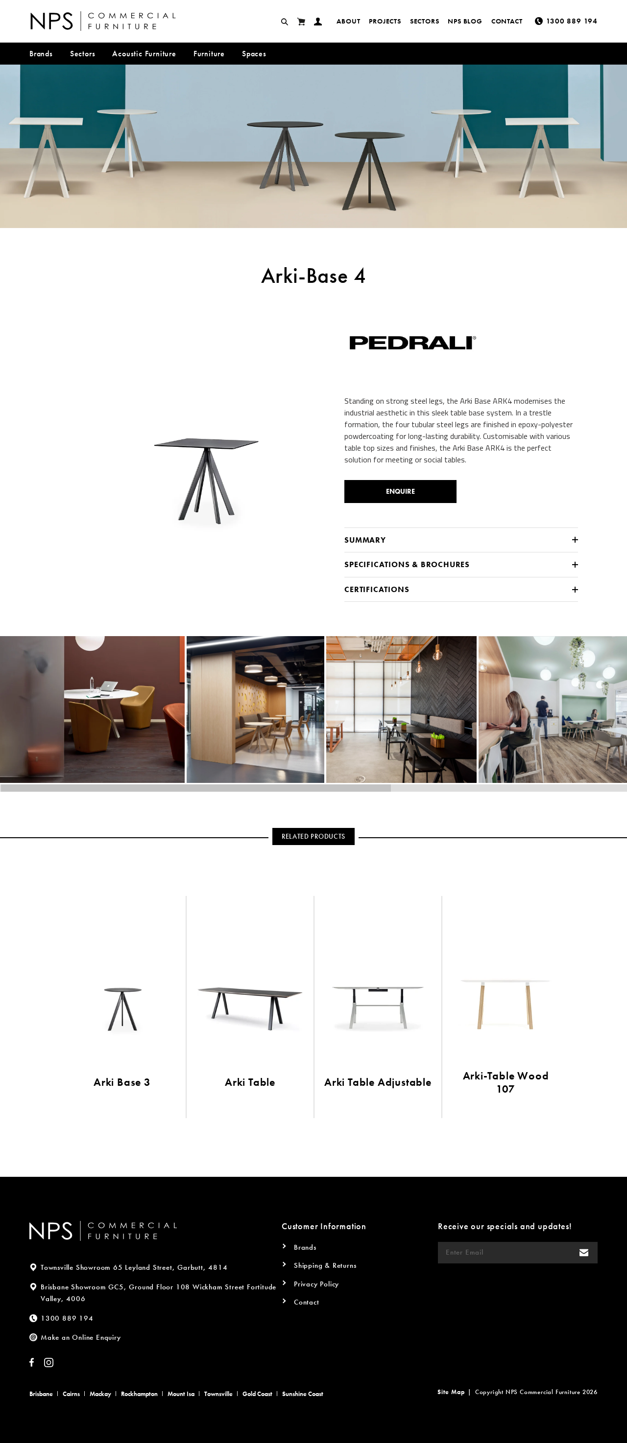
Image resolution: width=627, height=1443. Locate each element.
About (348, 21)
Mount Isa (181, 1394)
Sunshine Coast (302, 1394)
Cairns (71, 1394)
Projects (385, 21)
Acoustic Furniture (144, 53)
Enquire (400, 491)
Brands (41, 53)
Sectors (424, 21)
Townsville (218, 1394)
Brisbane (41, 1394)
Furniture (209, 53)
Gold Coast (257, 1394)
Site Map (450, 1392)
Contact (507, 21)
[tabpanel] (208, 425)
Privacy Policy (316, 1284)
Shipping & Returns (325, 1265)
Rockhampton (139, 1394)
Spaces (254, 53)
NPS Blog (465, 21)
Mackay (100, 1394)
